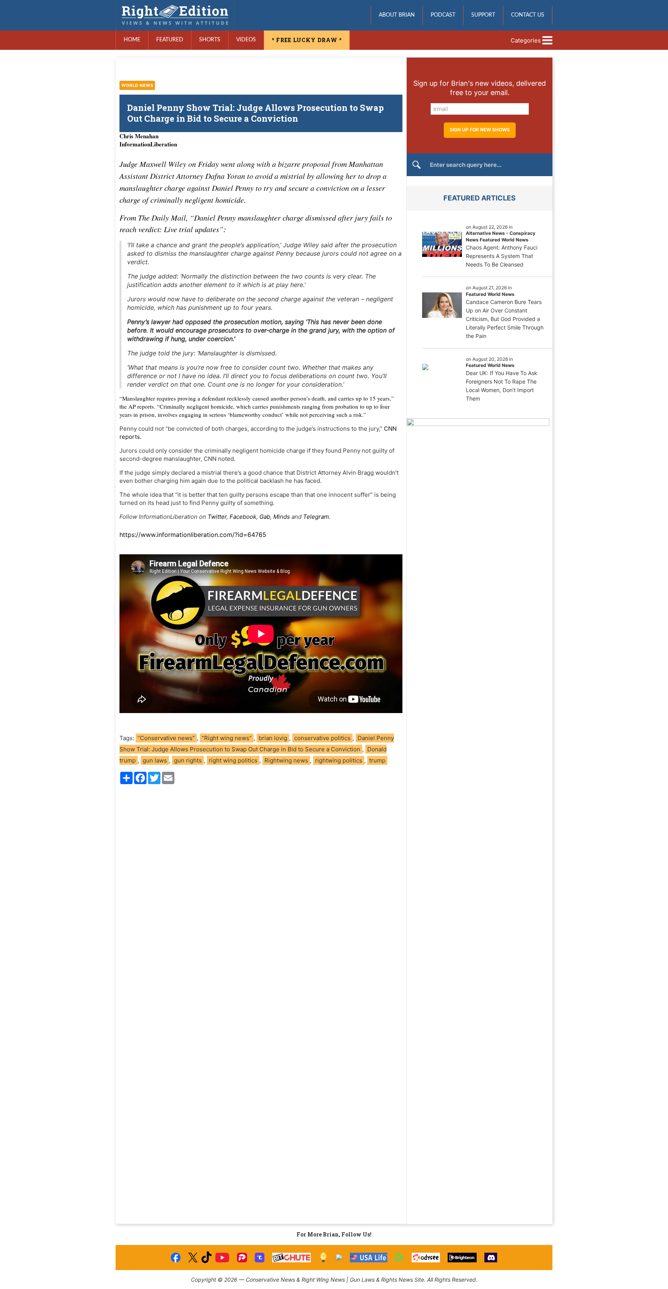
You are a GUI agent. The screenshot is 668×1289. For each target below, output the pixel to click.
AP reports (141, 406)
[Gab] (339, 1257)
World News (137, 85)
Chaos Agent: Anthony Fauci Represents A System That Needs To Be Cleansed (501, 256)
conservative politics (322, 738)
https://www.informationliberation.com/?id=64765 (192, 534)
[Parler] (241, 1257)
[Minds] (323, 1257)
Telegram (316, 516)
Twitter (217, 516)
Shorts (209, 39)
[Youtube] (222, 1257)
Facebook (243, 516)
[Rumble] (399, 1257)
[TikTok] (206, 1258)
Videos (246, 39)
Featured (169, 39)
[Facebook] (175, 1257)
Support (483, 15)
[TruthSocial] (259, 1257)
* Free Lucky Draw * (307, 40)
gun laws (155, 760)
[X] (192, 1257)
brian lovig (273, 738)
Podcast (443, 15)
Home (132, 39)
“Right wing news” (227, 738)
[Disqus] (260, 894)
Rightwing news (286, 760)
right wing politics (233, 760)
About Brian (397, 15)
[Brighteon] (462, 1257)
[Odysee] (426, 1257)
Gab (264, 516)
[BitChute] (291, 1257)
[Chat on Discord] (491, 1257)
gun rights (188, 760)
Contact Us (527, 15)
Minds (281, 516)
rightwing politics (338, 760)
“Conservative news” (166, 738)
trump (377, 760)
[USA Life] (368, 1257)
